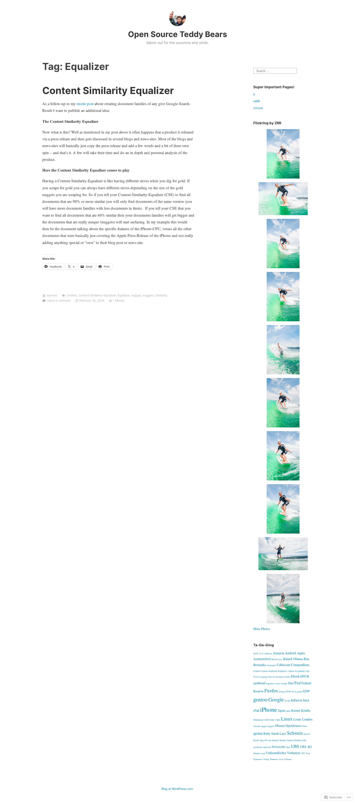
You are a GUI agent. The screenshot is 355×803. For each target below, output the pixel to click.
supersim (267, 747)
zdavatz (52, 295)
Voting (266, 759)
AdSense (268, 653)
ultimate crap (259, 753)
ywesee (258, 108)
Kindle (305, 710)
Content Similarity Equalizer (108, 90)
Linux (287, 719)
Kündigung (258, 719)
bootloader (271, 665)
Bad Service (276, 659)
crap (307, 671)
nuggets (148, 295)
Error (277, 683)
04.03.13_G (258, 653)
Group (287, 700)
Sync (288, 747)
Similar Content (286, 740)
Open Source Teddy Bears (177, 34)
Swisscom (278, 746)
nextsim (256, 726)
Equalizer (124, 295)
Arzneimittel (262, 659)
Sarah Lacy (278, 733)
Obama (280, 725)
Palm (304, 726)
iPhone (268, 709)
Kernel (295, 710)
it (254, 94)
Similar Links (300, 740)
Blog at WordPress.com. (177, 788)
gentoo (260, 699)
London (307, 719)
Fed (297, 683)
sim (269, 740)
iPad (256, 710)
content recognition (296, 671)
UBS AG (306, 746)
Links (277, 719)
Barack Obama (293, 659)
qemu (258, 733)
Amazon (278, 653)
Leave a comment (59, 300)
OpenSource (293, 725)
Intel (306, 700)
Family (284, 683)
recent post (85, 103)
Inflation (296, 700)
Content (71, 295)
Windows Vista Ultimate (281, 759)
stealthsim (257, 747)
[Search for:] (275, 70)
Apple (301, 653)
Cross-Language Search (263, 676)
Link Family (269, 719)
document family (282, 676)
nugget (136, 295)
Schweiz (295, 733)
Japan (281, 710)
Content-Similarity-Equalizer (97, 295)
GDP (306, 691)
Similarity (161, 295)
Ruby (267, 733)
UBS (295, 746)
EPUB (304, 676)
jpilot (288, 710)
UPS (303, 753)
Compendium (300, 665)
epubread (259, 683)
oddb (256, 101)
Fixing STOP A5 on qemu (290, 691)
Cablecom (283, 665)
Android (290, 653)
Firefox (271, 690)
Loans (297, 719)
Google (276, 699)
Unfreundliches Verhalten (283, 753)
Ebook (295, 676)
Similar (275, 740)
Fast (291, 683)
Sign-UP (263, 740)
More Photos (261, 629)
